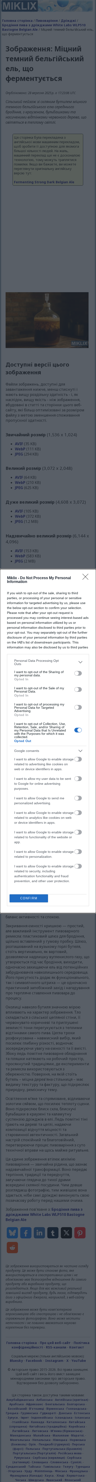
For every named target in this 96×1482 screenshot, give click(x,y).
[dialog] (48, 741)
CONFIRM (29, 898)
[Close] (86, 578)
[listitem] (48, 662)
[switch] (78, 673)
